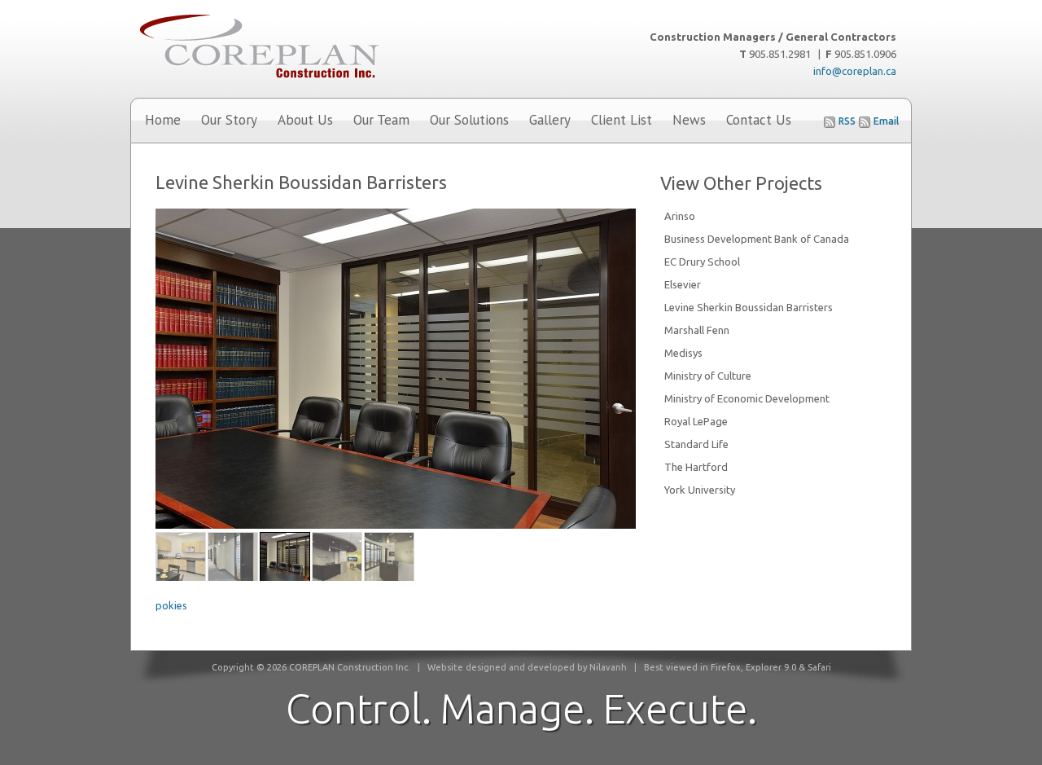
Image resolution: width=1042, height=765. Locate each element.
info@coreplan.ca (854, 71)
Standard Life (696, 444)
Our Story (229, 120)
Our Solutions (469, 120)
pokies (171, 605)
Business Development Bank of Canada (756, 238)
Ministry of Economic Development (747, 398)
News (689, 120)
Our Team (381, 120)
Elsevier (682, 284)
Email (886, 121)
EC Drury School (702, 261)
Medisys (683, 352)
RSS (847, 121)
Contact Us (758, 120)
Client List (621, 120)
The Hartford (696, 467)
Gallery (550, 120)
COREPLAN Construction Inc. (301, 49)
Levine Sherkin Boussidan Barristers (748, 307)
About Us (305, 120)
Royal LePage (696, 421)
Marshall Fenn (696, 330)
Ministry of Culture (707, 375)
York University (699, 489)
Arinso (679, 216)
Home (163, 120)
